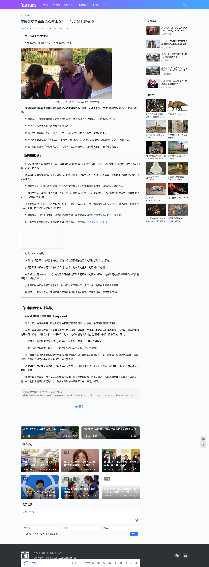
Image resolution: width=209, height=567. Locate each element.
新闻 (58, 4)
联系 (107, 4)
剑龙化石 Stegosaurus (178, 197)
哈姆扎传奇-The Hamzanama (175, 219)
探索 (68, 4)
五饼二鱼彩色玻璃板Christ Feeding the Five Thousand (155, 115)
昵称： (27, 527)
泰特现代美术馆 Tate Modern (155, 136)
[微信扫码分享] (98, 563)
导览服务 (82, 4)
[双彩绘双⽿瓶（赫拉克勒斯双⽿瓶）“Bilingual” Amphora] (153, 30)
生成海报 (89, 563)
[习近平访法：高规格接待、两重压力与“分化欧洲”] (153, 83)
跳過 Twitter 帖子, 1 (97, 221)
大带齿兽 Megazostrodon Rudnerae (153, 198)
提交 (133, 533)
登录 (36, 553)
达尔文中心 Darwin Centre (176, 157)
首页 (47, 4)
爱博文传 (25, 28)
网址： (107, 527)
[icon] (177, 555)
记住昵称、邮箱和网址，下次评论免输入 (42, 533)
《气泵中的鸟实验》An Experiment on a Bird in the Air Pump (156, 219)
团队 (97, 4)
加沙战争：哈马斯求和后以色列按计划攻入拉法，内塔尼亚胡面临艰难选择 (174, 70)
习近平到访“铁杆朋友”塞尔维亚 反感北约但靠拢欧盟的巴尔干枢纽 (174, 44)
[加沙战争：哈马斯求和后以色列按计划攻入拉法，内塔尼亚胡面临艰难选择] (153, 70)
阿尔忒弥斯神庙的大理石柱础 (178, 136)
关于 (60, 553)
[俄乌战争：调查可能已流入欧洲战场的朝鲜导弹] (153, 57)
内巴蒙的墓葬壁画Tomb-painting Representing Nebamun (176, 178)
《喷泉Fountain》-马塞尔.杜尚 (155, 177)
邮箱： (67, 527)
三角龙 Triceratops (176, 114)
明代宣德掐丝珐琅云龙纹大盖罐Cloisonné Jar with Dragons (156, 157)
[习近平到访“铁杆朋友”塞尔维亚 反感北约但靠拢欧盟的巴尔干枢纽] (153, 44)
